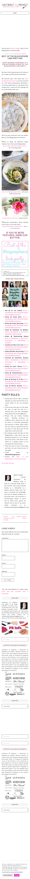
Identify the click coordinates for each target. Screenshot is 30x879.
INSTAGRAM (10, 315)
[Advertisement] (15, 32)
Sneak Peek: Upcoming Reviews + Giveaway (9, 518)
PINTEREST (24, 312)
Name (4, 555)
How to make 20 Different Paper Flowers (14, 146)
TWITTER (16, 312)
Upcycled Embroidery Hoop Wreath (12, 226)
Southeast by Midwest (15, 6)
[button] (15, 13)
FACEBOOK (8, 312)
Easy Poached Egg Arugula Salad (11, 192)
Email (4, 563)
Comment (5, 538)
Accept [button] (16, 875)
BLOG (25, 310)
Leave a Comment (22, 53)
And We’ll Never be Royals (9, 218)
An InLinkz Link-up (8, 463)
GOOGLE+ (18, 315)
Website (4, 571)
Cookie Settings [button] (8, 875)
